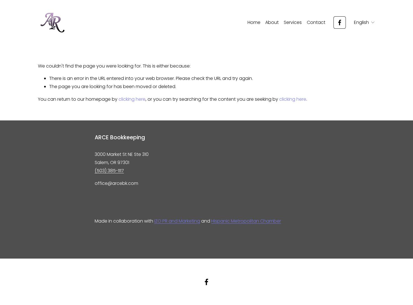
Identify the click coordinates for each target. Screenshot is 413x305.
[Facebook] (339, 22)
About (272, 22)
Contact (316, 22)
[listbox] (364, 22)
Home (254, 22)
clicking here (132, 99)
